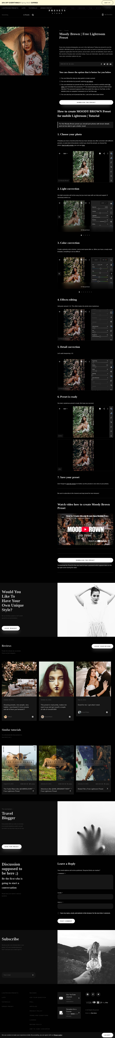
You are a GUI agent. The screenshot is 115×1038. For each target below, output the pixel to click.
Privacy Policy (36, 1011)
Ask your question (38, 997)
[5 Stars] (67, 63)
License (33, 1020)
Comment (62, 873)
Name (60, 892)
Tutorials (33, 8)
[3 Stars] (64, 63)
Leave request (10, 628)
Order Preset (46, 8)
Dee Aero (94, 1013)
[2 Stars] (62, 63)
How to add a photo (68, 145)
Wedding (82, 8)
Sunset (64, 8)
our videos (90, 81)
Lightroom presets (10, 8)
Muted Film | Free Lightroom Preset (90, 789)
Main (60, 30)
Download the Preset (86, 102)
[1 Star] (61, 63)
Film (90, 8)
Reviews (33, 993)
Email (60, 902)
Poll (32, 1002)
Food (73, 8)
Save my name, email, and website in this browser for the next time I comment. (85, 913)
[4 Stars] (65, 63)
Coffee (108, 8)
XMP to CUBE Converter (40, 1029)
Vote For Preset (11, 846)
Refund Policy (36, 1024)
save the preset (71, 484)
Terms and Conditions (39, 1015)
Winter (99, 8)
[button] (106, 14)
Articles (33, 1006)
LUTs (23, 8)
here (83, 145)
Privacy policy (58, 1035)
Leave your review (102, 646)
